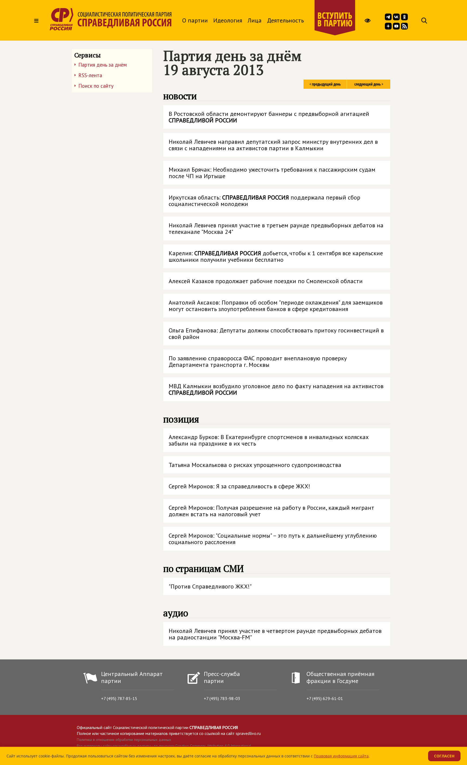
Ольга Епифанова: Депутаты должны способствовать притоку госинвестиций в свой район (276, 333)
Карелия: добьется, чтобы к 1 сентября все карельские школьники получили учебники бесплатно (276, 256)
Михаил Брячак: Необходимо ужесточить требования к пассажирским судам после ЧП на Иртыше (272, 173)
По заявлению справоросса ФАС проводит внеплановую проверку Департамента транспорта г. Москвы (258, 361)
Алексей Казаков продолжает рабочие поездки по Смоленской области (266, 281)
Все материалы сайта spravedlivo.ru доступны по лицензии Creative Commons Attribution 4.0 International (164, 745)
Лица (255, 20)
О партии (195, 20)
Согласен (444, 756)
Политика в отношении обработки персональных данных (124, 739)
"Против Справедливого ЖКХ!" (210, 586)
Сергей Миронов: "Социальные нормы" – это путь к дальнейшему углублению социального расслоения (273, 539)
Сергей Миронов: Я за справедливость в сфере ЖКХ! (239, 486)
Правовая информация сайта (341, 756)
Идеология (227, 20)
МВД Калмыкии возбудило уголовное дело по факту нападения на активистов (276, 389)
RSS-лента (90, 75)
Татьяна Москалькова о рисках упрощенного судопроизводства (255, 465)
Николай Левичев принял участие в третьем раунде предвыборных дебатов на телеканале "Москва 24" (276, 228)
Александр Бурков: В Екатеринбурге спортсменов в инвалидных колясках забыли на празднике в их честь (269, 440)
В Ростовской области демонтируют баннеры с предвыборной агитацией (269, 117)
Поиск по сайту (96, 86)
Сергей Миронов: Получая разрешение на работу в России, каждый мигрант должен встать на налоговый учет (271, 511)
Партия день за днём (102, 64)
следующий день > (368, 84)
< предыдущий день (325, 84)
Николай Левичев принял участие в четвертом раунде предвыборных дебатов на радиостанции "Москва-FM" (275, 634)
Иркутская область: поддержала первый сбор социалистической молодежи (264, 201)
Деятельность (285, 20)
